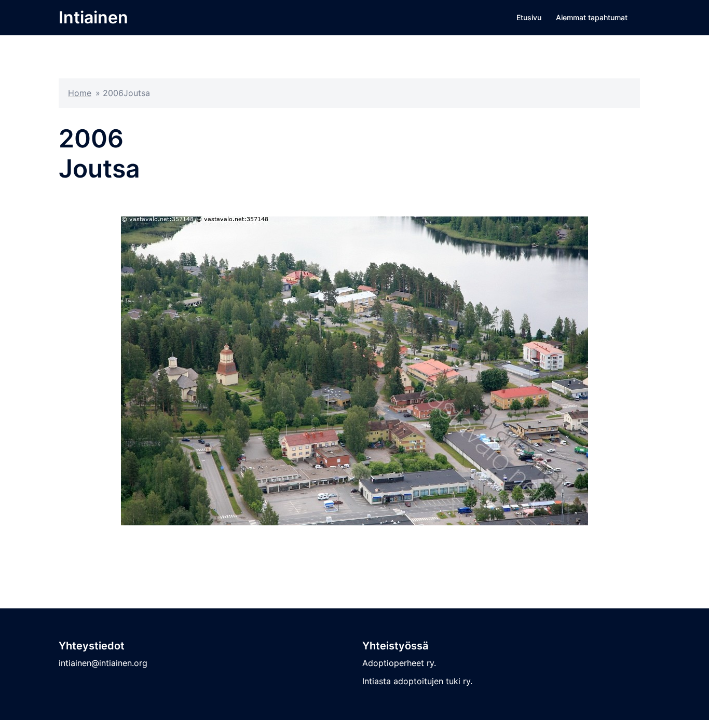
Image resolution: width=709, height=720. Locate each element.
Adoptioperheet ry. (399, 663)
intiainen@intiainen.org (103, 663)
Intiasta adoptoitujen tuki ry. (417, 681)
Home (79, 93)
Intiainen (93, 17)
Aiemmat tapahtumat (592, 17)
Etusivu (528, 17)
